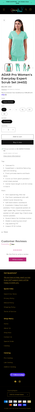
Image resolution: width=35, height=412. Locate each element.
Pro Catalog (8, 358)
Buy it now (17, 142)
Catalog (7, 346)
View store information (11, 156)
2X (29, 109)
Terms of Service (10, 311)
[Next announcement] (31, 2)
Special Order (9, 341)
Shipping (4, 89)
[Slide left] (2, 68)
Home (6, 324)
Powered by (5, 244)
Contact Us (8, 337)
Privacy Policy (9, 298)
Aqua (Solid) (8, 102)
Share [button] (6, 232)
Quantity (4, 126)
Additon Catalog (10, 367)
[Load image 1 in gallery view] (9, 67)
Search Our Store (10, 294)
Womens (7, 121)
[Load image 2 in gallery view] (17, 67)
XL (23, 109)
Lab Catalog (8, 362)
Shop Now (7, 332)
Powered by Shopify (25, 408)
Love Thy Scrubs (14, 408)
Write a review (17, 259)
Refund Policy (9, 303)
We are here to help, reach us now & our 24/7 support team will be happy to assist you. (17, 280)
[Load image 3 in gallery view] (26, 67)
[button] (4, 9)
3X (4, 114)
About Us (7, 328)
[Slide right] (33, 68)
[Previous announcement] (3, 2)
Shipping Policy (9, 307)
